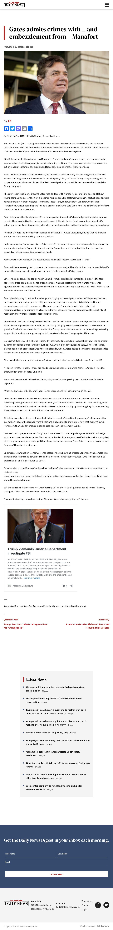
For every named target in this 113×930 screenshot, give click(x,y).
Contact (86, 905)
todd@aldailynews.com (68, 906)
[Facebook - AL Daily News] (98, 905)
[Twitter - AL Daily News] (106, 905)
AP (9, 121)
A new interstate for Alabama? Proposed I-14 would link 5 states (87, 624)
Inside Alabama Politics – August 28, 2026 (47, 732)
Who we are (87, 900)
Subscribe (56, 874)
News (30, 47)
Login (84, 909)
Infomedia (104, 926)
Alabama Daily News (14, 4)
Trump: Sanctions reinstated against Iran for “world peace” (26, 624)
